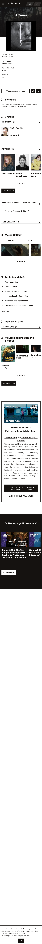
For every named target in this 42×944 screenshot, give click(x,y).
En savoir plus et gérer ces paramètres (15, 936)
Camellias (36, 355)
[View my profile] (37, 4)
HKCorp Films (7, 63)
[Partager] (33, 91)
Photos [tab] (11, 240)
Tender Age (10, 437)
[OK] (21, 941)
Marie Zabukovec (21, 174)
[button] (26, 247)
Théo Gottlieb (7, 56)
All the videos (9, 572)
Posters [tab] (31, 240)
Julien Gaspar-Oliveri (27, 439)
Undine (5, 365)
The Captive (22, 356)
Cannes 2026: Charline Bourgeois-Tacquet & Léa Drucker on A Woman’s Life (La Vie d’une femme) (14, 554)
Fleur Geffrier (7, 173)
